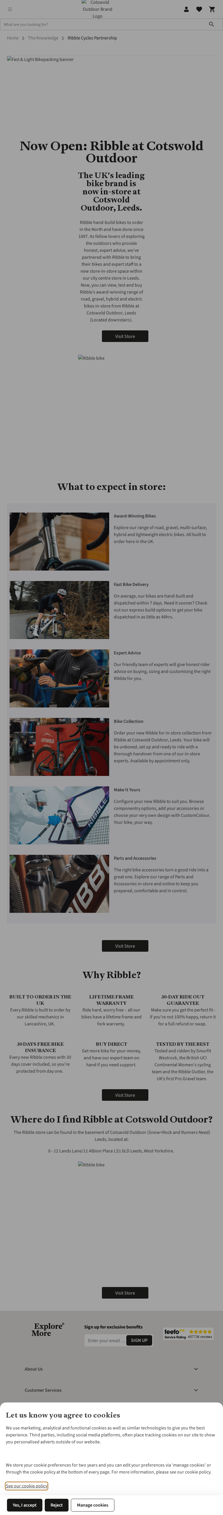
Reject (57, 1505)
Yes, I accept (25, 1505)
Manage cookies (92, 1505)
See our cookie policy (26, 1486)
